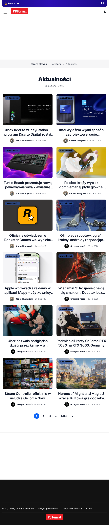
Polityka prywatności (48, 508)
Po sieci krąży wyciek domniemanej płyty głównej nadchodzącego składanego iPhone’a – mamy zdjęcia (81, 185)
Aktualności (12, 98)
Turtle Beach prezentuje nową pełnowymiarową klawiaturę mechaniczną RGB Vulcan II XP (27, 185)
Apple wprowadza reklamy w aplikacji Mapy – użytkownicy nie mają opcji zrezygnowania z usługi (27, 290)
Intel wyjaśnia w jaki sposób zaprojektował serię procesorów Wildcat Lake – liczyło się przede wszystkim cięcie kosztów (81, 132)
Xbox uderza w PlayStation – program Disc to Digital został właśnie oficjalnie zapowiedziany (27, 132)
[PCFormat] (54, 517)
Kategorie (56, 64)
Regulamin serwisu (72, 508)
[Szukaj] (102, 3)
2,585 (64, 415)
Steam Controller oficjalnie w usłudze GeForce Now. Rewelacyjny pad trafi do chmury (28, 396)
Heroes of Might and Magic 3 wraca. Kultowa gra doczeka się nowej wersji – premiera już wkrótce (81, 396)
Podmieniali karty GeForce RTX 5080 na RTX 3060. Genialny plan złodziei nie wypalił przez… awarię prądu (81, 343)
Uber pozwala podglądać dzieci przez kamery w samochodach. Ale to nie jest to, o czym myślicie (28, 343)
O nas (89, 508)
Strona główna (39, 64)
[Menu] (5, 12)
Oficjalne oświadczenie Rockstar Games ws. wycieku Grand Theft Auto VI (27, 237)
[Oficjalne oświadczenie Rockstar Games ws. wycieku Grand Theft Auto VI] (28, 215)
